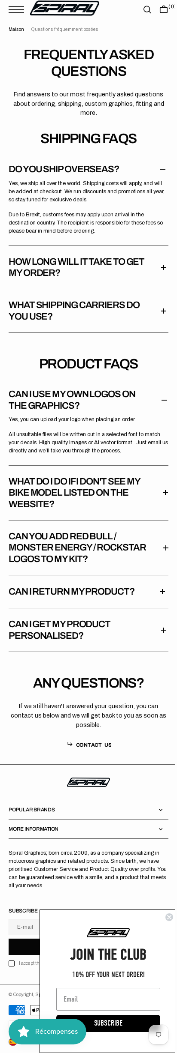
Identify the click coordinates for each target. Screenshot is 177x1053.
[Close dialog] (163, 917)
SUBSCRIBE (102, 1023)
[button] (18, 9)
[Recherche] (141, 10)
